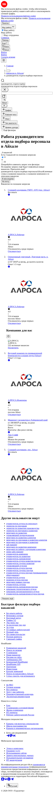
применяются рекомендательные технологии (23, 765)
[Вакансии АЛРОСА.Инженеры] (29, 380)
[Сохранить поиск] (3, 97)
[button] (4, 52)
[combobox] (13, 84)
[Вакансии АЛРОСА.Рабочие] (29, 215)
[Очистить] (4, 90)
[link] (5, 46)
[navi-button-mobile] (3, 60)
